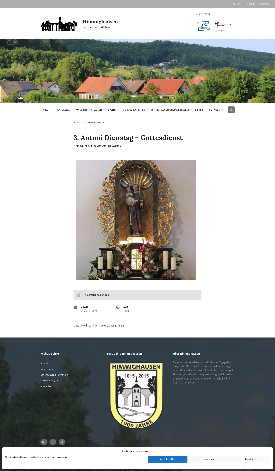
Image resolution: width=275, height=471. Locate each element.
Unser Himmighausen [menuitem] (89, 109)
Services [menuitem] (214, 109)
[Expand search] (231, 109)
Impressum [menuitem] (264, 3)
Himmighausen (100, 21)
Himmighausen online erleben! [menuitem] (170, 109)
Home (76, 122)
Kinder (80, 145)
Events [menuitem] (112, 109)
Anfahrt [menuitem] (237, 3)
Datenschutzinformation (54, 374)
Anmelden (46, 386)
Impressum (46, 369)
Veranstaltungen (94, 122)
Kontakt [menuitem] (250, 3)
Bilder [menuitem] (199, 109)
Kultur (98, 145)
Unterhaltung (112, 145)
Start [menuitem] (47, 109)
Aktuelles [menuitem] (63, 109)
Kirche (88, 145)
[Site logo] (59, 33)
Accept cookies (167, 459)
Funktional (250, 459)
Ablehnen (209, 459)
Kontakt (45, 363)
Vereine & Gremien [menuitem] (134, 109)
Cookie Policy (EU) (50, 380)
